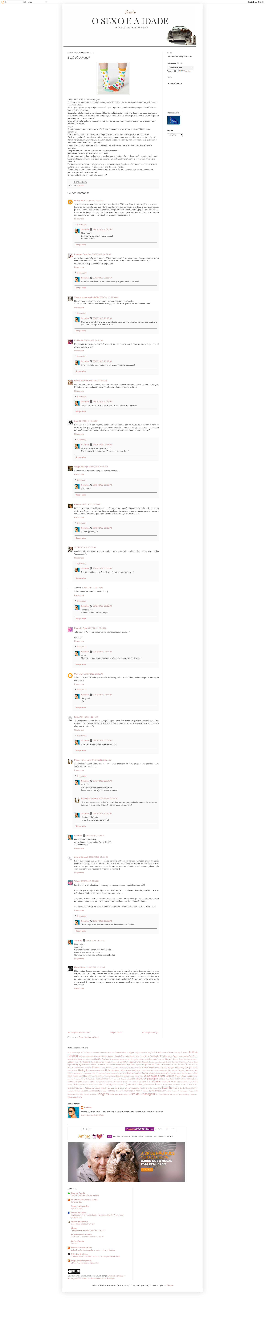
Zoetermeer (72, 1097)
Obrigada (104, 1079)
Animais (157, 1052)
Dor (85, 1065)
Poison (77, 504)
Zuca (79, 1097)
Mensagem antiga (150, 1032)
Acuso (102, 1053)
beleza (132, 1056)
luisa (76, 717)
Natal (85, 1076)
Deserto (168, 1062)
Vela (82, 1094)
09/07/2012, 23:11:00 (102, 278)
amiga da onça (81, 467)
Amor (143, 1053)
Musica (173, 1073)
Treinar (180, 1091)
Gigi (182, 1068)
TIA (150, 1091)
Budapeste (81, 1059)
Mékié (125, 1073)
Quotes (151, 1084)
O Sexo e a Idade (92, 1079)
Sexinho (80, 186)
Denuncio (137, 1062)
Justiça (174, 1070)
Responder (79, 219)
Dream (89, 1065)
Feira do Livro (193, 1065)
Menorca (153, 1073)
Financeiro (137, 1067)
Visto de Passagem (141, 1094)
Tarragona (103, 1091)
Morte (163, 1073)
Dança (93, 1062)
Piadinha (156, 1081)
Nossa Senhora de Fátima (107, 1076)
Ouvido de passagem (147, 1078)
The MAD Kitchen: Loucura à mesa (85, 1195)
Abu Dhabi (95, 1053)
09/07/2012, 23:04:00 (102, 781)
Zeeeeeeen (193, 1094)
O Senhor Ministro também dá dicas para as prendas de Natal (95, 1256)
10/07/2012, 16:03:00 (95, 940)
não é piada (72, 1076)
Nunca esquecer (122, 1076)
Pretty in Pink (80, 628)
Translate (187, 71)
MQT (168, 1073)
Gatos (178, 1067)
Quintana (146, 1084)
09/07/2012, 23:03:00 (102, 740)
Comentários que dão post (160, 1059)
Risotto (195, 1084)
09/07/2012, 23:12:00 (102, 318)
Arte (97, 1056)
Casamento (120, 1059)
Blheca (170, 1056)
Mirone (74, 1228)
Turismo (191, 1091)
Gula (75, 1070)
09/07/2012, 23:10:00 (102, 229)
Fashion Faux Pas (82, 254)
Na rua (191, 1073)
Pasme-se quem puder (81, 1248)
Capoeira (113, 1059)
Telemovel (119, 1091)
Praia (76, 1084)
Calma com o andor (80, 1206)
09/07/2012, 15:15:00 (88, 421)
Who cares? (174, 1094)
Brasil (195, 1056)
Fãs (178, 1065)
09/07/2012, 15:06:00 (98, 381)
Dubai (94, 1065)
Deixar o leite (115, 1062)
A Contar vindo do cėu (81, 1234)
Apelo (180, 1053)
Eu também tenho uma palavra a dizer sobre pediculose (93, 1250)
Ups (77, 1094)
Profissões (94, 1084)
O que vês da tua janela (185, 1076)
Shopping (188, 1088)
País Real (165, 1079)
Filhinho (96, 1067)
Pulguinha (112, 1085)
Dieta (195, 1062)
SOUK (86, 1091)
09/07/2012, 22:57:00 (101, 760)
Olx (109, 1079)
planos (186, 1082)
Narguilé (80, 1076)
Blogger (170, 1285)
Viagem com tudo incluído (86, 297)
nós (97, 1076)
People (139, 1082)
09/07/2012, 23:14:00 (102, 813)
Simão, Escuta (77, 1241)
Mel (129, 1073)
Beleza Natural (81, 381)
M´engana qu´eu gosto (81, 1073)
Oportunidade (115, 1079)
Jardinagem (163, 1070)
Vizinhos (159, 1094)
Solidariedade (79, 1091)
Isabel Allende (154, 1070)
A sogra (77, 1053)
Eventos (167, 1065)
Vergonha (87, 1094)
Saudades (104, 1088)
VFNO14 (94, 1094)
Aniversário (172, 1052)
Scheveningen (113, 1088)
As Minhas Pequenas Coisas (84, 1200)
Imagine (129, 1070)
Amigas (130, 1052)
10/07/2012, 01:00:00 (102, 568)
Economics (101, 1065)
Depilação (145, 1062)
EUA (162, 1065)
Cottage (71, 1062)
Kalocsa (180, 1070)
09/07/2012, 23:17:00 (102, 652)
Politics (195, 1082)
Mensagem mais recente (79, 1032)
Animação (149, 1053)
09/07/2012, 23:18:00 (102, 445)
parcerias (86, 1082)
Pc (122, 1082)
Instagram (145, 1070)
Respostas (81, 224)
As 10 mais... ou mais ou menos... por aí (87, 1237)
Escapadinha (121, 1065)
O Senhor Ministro (79, 1254)
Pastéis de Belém (114, 1082)
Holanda (109, 1070)
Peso (144, 1082)
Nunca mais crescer (137, 1076)
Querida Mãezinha (134, 1084)
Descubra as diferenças (157, 1062)
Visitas (125, 1094)
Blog (175, 1056)
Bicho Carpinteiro (152, 1056)
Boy (190, 1056)
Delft (122, 1062)
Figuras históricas (85, 1067)
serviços (158, 1088)
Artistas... (111, 1056)
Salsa (76, 1088)
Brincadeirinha (72, 1059)
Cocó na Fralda (78, 1193)
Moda (159, 1073)
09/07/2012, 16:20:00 (98, 467)
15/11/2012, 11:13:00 (95, 967)
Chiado (140, 1059)
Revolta (189, 1084)
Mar (90, 1073)
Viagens (103, 1094)
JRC (169, 1070)
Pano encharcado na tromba (181, 1079)
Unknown (78, 674)
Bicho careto (140, 1056)
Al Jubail (112, 1053)
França (145, 1067)
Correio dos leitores (190, 1059)
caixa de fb (90, 1059)
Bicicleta (163, 1056)
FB (186, 1065)
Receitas (158, 1085)
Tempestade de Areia (131, 1091)
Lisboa (70, 1073)
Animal (164, 1053)
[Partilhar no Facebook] (83, 182)
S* (75, 547)
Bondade (180, 1056)
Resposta (173, 1084)
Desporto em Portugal (186, 1062)
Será (141, 1088)
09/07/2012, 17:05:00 (86, 547)
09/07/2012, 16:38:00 (91, 504)
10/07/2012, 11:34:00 (90, 881)
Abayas (88, 1053)
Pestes (149, 1082)
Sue (76, 421)
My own (185, 1073)
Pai (160, 1079)
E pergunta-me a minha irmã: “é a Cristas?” (88, 1230)
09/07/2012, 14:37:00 (101, 254)
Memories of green (140, 1073)
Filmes (103, 1067)
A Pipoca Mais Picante (81, 1261)
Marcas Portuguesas (106, 1073)
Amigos (137, 1053)
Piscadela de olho (170, 1082)
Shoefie (182, 1088)
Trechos (174, 1091)
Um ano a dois (76, 1202)
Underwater (71, 1094)
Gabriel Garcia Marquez (164, 1068)
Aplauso (185, 1053)
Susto (97, 1091)
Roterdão (71, 1088)
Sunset (92, 1091)
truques (185, 1091)
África (107, 1053)
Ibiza (123, 1070)
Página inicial (116, 1032)
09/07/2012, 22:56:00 (89, 717)
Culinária (86, 1062)
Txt (196, 1091)
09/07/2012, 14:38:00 (109, 297)
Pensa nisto (132, 1082)
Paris (92, 1082)
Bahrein (118, 1056)
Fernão (76, 1067)
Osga (132, 1079)
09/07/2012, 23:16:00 (102, 606)
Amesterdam (121, 1052)
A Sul (83, 1053)
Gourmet (71, 1070)
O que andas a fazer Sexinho (159, 1076)
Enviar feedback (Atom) (89, 1037)
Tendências (145, 1091)
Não (195, 1073)
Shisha (176, 1088)
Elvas (107, 1065)
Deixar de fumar (103, 1062)
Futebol (152, 1068)
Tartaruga (111, 1091)
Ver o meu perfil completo (92, 1115)
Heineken (93, 1070)
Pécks (125, 1082)
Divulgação (78, 1064)
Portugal (70, 1084)
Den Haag (128, 1062)
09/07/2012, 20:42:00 (93, 674)
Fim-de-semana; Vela (126, 1067)
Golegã (188, 1067)
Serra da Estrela (149, 1088)
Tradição (168, 1091)
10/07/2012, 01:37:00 (98, 857)
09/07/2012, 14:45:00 (93, 340)
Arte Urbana (103, 1056)
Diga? (69, 1065)
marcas (95, 1073)
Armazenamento (90, 1056)
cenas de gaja (131, 1059)
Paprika (79, 1082)
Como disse (178, 1059)
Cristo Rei (78, 1062)
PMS (190, 1082)
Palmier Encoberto (83, 760)
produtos (87, 1084)
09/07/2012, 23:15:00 (102, 485)
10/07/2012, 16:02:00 (102, 921)
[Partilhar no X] (80, 182)
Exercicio (173, 1065)
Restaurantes (181, 1084)
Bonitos (186, 1056)
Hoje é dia (100, 1070)
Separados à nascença (129, 1088)
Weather (166, 1094)
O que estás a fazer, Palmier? (82, 1224)
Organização (125, 1079)
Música (179, 1073)
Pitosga (180, 1082)
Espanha (130, 1064)
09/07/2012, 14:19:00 (93, 200)
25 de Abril (71, 1053)
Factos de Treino (78, 1213)
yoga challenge (184, 1094)
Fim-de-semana (112, 1068)
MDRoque (79, 200)
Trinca (77, 881)
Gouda (194, 1068)
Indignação (136, 1070)
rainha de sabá (81, 857)
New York (91, 1076)
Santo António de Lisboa (90, 1088)
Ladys (187, 1070)
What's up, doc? (77, 1208)
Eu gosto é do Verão (151, 1064)
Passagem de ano (101, 1082)
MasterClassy (117, 1073)
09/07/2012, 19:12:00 (93, 588)
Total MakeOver (158, 1091)
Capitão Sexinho (101, 1059)
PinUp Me (78, 340)
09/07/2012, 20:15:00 (97, 628)
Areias (81, 1056)
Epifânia (112, 1065)
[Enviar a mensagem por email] (75, 182)
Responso (166, 1084)
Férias (70, 1067)
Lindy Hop (193, 1070)
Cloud (146, 1059)
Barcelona (125, 1056)
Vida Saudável (116, 1094)
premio (81, 1084)
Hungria (117, 1070)
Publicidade (103, 1085)
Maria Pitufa (79, 967)
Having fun (83, 1070)
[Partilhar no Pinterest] (85, 182)
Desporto (175, 1062)
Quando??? (121, 1084)
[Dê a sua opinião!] (77, 182)
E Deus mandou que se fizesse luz (85, 1263)
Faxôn (182, 1065)
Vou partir (74, 1243)
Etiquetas (138, 1065)
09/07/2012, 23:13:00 (102, 401)
